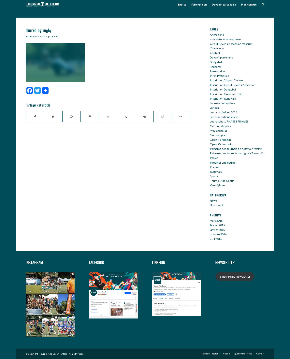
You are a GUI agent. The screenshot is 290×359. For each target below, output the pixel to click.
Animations (217, 34)
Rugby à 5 (216, 171)
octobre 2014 (218, 234)
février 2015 (217, 225)
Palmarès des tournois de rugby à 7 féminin (236, 148)
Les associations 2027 (223, 117)
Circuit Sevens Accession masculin (231, 43)
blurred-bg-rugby (38, 30)
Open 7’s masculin (221, 144)
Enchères (216, 66)
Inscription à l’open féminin (226, 80)
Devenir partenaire (221, 57)
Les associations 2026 (223, 112)
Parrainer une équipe (223, 162)
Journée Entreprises (222, 103)
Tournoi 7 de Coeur (222, 180)
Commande (217, 48)
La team (215, 107)
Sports (214, 176)
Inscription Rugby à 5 (223, 98)
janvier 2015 (217, 229)
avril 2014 (216, 239)
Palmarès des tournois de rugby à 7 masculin (237, 153)
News (213, 200)
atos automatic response (225, 39)
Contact (215, 53)
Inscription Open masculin (226, 94)
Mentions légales (220, 126)
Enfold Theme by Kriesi (72, 353)
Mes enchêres (218, 130)
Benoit (55, 36)
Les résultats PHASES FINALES (229, 121)
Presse (214, 167)
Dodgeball (216, 62)
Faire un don (217, 71)
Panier (214, 157)
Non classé (216, 205)
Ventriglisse (217, 185)
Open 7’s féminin (220, 139)
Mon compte (217, 135)
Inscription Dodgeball (223, 89)
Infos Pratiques (219, 75)
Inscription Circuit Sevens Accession (232, 85)
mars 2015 (216, 220)
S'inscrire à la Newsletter (235, 276)
